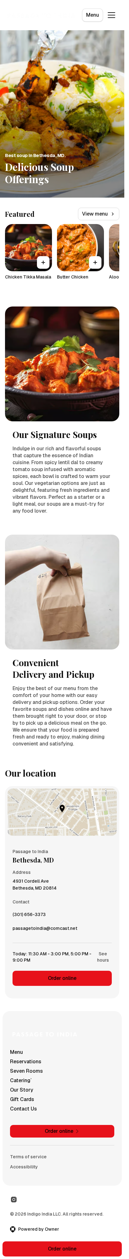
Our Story (21, 1090)
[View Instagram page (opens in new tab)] (14, 1199)
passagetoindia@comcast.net (45, 929)
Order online (62, 978)
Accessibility (24, 1167)
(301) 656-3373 (29, 916)
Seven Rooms (26, 1071)
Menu (92, 15)
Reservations (25, 1061)
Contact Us (23, 1108)
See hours (103, 957)
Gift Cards (22, 1099)
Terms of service (28, 1157)
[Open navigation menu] (111, 15)
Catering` (21, 1080)
